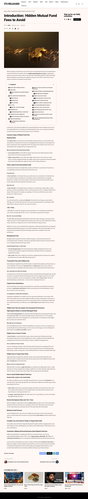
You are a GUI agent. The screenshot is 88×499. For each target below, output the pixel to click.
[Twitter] (66, 19)
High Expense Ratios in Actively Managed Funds (43, 91)
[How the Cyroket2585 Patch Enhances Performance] (74, 477)
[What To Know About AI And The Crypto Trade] (33, 477)
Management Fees (13, 109)
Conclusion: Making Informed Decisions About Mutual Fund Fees (42, 118)
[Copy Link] (18, 28)
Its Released (11, 3)
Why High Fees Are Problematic (41, 93)
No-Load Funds (15, 102)
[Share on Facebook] (10, 28)
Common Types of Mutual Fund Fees (17, 87)
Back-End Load (15, 100)
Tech (69, 488)
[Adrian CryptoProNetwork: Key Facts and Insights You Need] (13, 477)
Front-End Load (15, 98)
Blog (9, 11)
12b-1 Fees (12, 105)
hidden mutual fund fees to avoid (36, 73)
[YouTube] (68, 19)
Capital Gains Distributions (15, 118)
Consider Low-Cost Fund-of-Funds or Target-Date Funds (42, 115)
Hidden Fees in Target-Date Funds (41, 100)
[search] (76, 4)
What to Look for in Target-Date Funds (43, 102)
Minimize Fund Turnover (39, 111)
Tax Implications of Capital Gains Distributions (17, 122)
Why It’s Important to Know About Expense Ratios (19, 93)
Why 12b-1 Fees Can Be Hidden (18, 107)
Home (5, 11)
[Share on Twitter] (12, 28)
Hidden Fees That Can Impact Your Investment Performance (42, 88)
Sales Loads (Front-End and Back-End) (18, 95)
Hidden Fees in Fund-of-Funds (40, 95)
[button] (77, 19)
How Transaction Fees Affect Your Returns (20, 116)
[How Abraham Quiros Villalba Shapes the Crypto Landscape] (54, 477)
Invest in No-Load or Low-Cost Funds (41, 107)
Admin (9, 25)
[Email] (15, 28)
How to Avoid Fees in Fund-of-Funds (43, 98)
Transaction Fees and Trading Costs (17, 114)
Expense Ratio (13, 89)
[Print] (57, 453)
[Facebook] (64, 19)
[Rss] (70, 19)
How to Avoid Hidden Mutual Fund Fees (42, 105)
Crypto (5, 488)
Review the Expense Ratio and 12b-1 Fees (42, 109)
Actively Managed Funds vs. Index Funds (20, 111)
